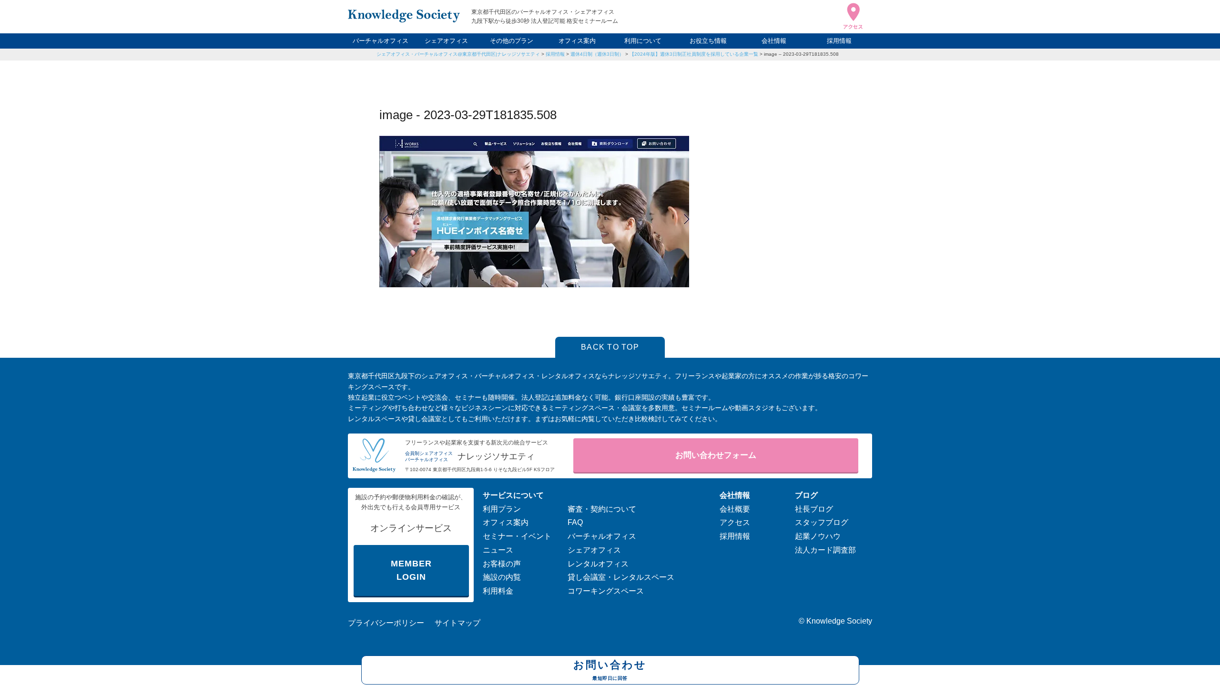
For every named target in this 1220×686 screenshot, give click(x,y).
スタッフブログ (821, 522)
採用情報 (839, 40)
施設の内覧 (502, 577)
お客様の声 (502, 564)
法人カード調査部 (825, 550)
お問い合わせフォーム (715, 455)
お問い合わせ (610, 669)
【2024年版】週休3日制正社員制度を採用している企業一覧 (694, 54)
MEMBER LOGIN (411, 570)
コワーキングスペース (606, 591)
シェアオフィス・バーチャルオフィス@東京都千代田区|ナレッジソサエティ (458, 54)
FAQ (575, 522)
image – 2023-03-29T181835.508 (801, 54)
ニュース (498, 550)
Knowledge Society (839, 621)
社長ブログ (814, 509)
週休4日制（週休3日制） (597, 54)
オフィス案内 (577, 40)
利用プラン (502, 509)
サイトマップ (457, 623)
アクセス (735, 522)
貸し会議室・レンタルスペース (621, 577)
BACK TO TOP (610, 347)
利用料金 (498, 591)
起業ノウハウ (818, 536)
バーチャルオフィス (380, 40)
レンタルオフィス (598, 564)
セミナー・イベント (517, 536)
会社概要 (735, 509)
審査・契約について (602, 509)
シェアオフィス (446, 40)
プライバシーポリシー (386, 623)
